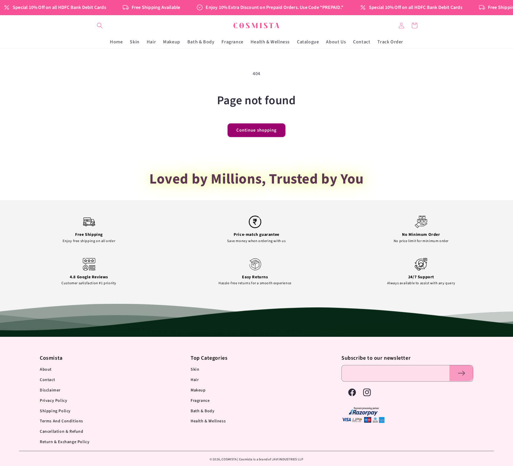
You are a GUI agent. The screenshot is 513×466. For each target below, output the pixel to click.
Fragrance (200, 401)
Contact (47, 380)
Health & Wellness (208, 421)
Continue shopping (256, 130)
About (46, 369)
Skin (195, 369)
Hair (195, 380)
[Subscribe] (461, 373)
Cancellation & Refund (61, 432)
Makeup (198, 390)
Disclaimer (50, 390)
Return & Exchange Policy (64, 442)
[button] (99, 25)
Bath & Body (203, 411)
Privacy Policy (53, 401)
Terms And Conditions (61, 421)
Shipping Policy (55, 411)
